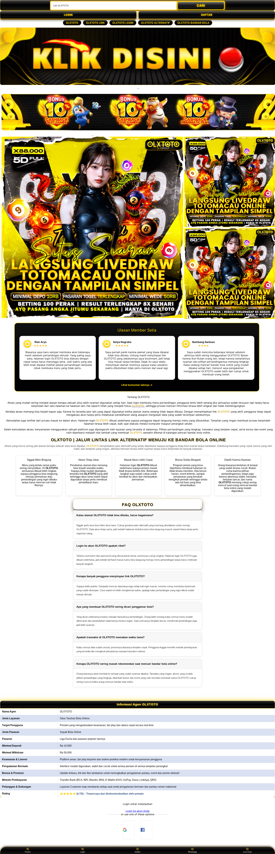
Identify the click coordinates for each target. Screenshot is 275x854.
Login (82, 852)
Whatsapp (192, 852)
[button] (137, 811)
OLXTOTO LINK (95, 22)
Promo (28, 852)
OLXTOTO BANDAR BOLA (193, 22)
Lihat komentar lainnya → (136, 384)
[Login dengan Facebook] (146, 829)
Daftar (137, 852)
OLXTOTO (72, 22)
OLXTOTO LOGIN (122, 22)
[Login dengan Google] (129, 829)
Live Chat (247, 852)
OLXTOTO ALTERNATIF (155, 22)
